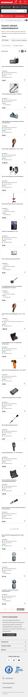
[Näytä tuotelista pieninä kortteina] (22, 51)
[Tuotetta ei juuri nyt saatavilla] (24, 217)
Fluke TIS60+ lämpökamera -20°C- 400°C (12, 148)
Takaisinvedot (9, 678)
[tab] (16, 7)
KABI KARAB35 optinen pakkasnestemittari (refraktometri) (13, 122)
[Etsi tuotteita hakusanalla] (24, 11)
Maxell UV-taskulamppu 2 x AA (10, 231)
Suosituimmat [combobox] (7, 45)
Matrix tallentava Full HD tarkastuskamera (13, 66)
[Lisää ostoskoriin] (24, 79)
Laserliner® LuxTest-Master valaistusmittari (13, 562)
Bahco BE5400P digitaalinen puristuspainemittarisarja (9, 480)
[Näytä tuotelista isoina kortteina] (19, 51)
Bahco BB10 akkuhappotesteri (10, 425)
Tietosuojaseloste (7, 687)
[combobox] (12, 11)
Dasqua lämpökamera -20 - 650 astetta (12, 452)
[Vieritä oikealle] (26, 20)
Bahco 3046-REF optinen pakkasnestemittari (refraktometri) (13, 508)
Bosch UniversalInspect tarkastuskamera (12, 176)
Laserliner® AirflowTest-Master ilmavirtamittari (10, 590)
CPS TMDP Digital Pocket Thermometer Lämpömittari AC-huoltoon (12, 287)
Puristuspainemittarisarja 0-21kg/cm (11, 94)
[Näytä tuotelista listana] (25, 51)
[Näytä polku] (2, 20)
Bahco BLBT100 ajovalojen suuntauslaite (12, 203)
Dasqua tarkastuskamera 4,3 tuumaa (11, 397)
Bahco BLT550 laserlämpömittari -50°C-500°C (14, 370)
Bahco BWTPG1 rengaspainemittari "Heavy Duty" (13, 535)
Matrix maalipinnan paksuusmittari (11, 258)
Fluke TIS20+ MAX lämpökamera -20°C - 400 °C (13, 314)
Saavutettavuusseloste (8, 683)
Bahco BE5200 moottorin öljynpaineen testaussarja (12, 343)
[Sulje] (26, 16)
